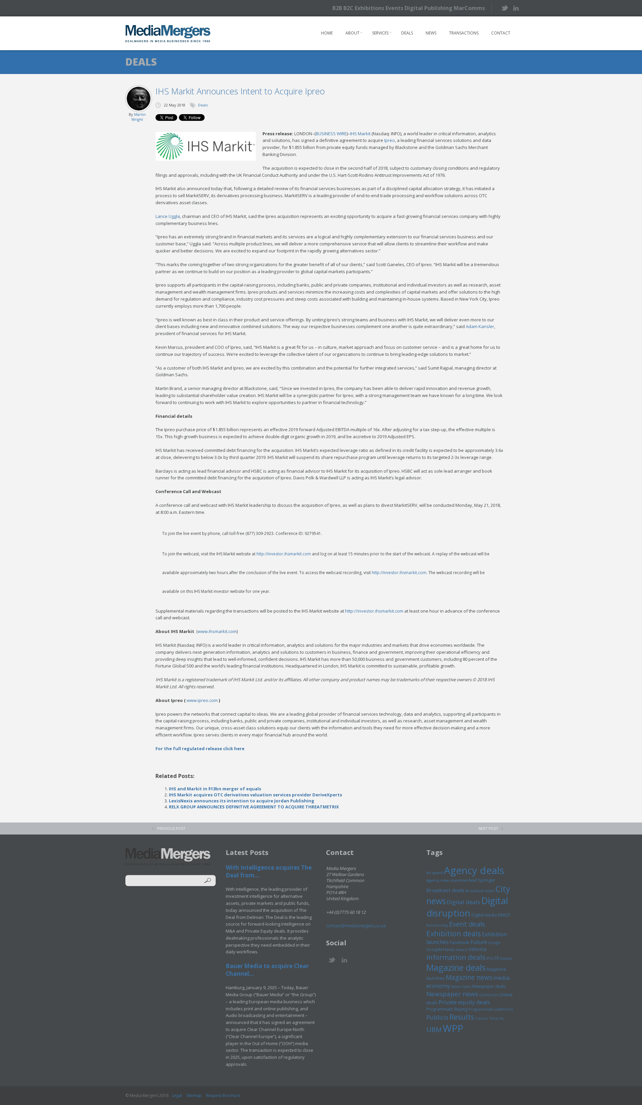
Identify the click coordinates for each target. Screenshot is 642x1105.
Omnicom (488, 994)
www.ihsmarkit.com (217, 631)
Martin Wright (138, 117)
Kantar (506, 958)
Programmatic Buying (446, 1009)
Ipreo (389, 140)
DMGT (504, 915)
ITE (496, 958)
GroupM (434, 949)
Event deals (467, 924)
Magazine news (469, 977)
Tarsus (481, 1018)
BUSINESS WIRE (331, 134)
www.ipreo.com (202, 700)
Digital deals (463, 902)
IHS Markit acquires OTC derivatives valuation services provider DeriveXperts (255, 795)
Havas (449, 949)
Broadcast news (479, 890)
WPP (453, 1028)
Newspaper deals (489, 986)
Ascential (459, 880)
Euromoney (437, 925)
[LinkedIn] (516, 7)
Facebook (459, 942)
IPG (490, 958)
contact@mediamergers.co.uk (356, 926)
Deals (407, 33)
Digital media (484, 915)
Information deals (456, 957)
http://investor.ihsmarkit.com (283, 554)
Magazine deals (456, 967)
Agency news (438, 880)
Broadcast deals (445, 890)
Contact (500, 33)
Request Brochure (223, 1095)
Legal (177, 1095)
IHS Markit (360, 134)
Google (494, 942)
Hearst (461, 949)
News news (461, 986)
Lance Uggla (167, 216)
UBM (434, 1029)
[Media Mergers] (168, 33)
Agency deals (474, 870)
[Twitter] (504, 8)
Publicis (437, 1017)
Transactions (463, 33)
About (352, 33)
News (431, 33)
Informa (477, 949)
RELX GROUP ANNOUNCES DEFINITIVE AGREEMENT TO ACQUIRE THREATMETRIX (254, 807)
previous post (171, 828)
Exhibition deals (453, 933)
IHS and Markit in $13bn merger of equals (215, 789)
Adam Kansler (480, 326)
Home (327, 33)
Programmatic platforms (490, 1009)
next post (488, 828)
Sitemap (194, 1095)
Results (461, 1017)
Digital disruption (467, 906)
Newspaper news (452, 994)
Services (380, 33)
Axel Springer (481, 880)
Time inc (497, 1018)
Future (478, 942)
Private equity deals (464, 1002)
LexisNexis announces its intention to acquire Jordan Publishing (241, 801)
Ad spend (434, 872)
